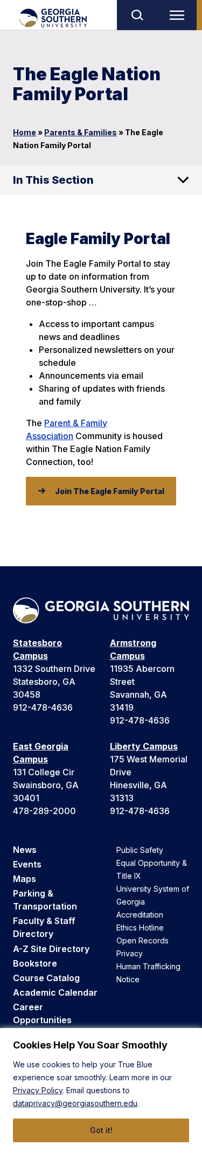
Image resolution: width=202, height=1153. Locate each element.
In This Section (53, 179)
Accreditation (139, 914)
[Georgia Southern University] (52, 18)
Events (27, 864)
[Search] (137, 15)
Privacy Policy (37, 1090)
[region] (101, 1090)
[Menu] (179, 15)
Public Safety (139, 850)
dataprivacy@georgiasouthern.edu (75, 1103)
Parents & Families (80, 132)
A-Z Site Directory (51, 948)
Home (24, 132)
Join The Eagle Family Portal (109, 491)
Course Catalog (46, 978)
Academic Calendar (55, 992)
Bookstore (35, 963)
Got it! (101, 1130)
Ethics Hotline (140, 927)
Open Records (142, 940)
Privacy (129, 953)
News (25, 849)
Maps (24, 878)
